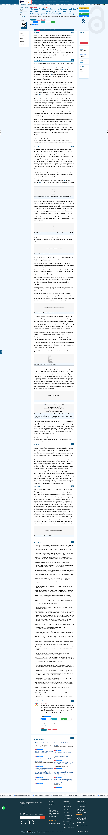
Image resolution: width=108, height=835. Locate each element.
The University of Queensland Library (71, 795)
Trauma (41, 4)
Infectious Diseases (4, 4)
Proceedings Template (81, 810)
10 (51, 74)
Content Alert (83, 13)
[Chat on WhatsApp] (3, 808)
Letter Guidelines (80, 809)
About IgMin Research (24, 805)
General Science (83, 76)
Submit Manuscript (84, 43)
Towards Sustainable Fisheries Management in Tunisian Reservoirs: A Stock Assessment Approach (63, 744)
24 (40, 94)
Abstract (22, 33)
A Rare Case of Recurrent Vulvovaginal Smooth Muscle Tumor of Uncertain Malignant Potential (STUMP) (44, 760)
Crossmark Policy (67, 809)
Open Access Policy (67, 806)
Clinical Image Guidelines (82, 812)
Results (22, 38)
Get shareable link (44, 725)
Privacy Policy (66, 801)
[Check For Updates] (36, 705)
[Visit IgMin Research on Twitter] (25, 822)
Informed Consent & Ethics (69, 827)
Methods (22, 36)
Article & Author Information (45, 29)
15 (39, 94)
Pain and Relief (80, 4)
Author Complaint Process (68, 815)
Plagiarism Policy (67, 813)
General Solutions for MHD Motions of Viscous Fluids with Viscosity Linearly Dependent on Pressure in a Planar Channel (63, 763)
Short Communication (81, 806)
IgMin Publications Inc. (41, 831)
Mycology (23, 4)
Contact (67, 1)
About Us (51, 801)
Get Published (52, 817)
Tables (59, 29)
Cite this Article (84, 16)
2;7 (65, 239)
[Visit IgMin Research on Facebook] (21, 822)
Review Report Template (81, 803)
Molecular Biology (33, 19)
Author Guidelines (82, 35)
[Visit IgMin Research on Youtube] (33, 822)
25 (38, 300)
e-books (78, 804)
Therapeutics (59, 4)
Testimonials (52, 804)
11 (46, 82)
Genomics (38, 19)
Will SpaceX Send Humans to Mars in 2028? (43, 779)
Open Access (84, 8)
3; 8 (40, 182)
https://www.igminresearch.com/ (39, 832)
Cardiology (27, 4)
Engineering (83, 71)
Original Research (80, 801)
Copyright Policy (67, 810)
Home (36, 1)
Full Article (38, 29)
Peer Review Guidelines (54, 811)
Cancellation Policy (67, 821)
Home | (79, 831)
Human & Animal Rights (68, 826)
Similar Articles (23, 44)
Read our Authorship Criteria (25, 807)
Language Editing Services (55, 823)
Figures (55, 29)
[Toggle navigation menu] (33, 2)
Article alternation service (54, 813)
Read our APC (22, 809)
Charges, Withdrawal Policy (69, 823)
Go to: (72, 32)
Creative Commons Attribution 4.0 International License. (83, 53)
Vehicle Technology (46, 4)
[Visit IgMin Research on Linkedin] (29, 822)
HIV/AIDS (63, 4)
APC (80, 40)
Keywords (51, 29)
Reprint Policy (66, 816)
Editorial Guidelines (53, 816)
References (22, 41)
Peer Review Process (68, 807)
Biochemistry (43, 19)
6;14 (36, 239)
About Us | (82, 831)
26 (40, 300)
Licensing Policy (67, 803)
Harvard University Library (88, 795)
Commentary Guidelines (81, 807)
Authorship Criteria (67, 804)
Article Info (22, 43)
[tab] (24, 32)
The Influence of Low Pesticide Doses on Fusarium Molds (43, 743)
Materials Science (17, 4)
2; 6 (64, 180)
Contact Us (52, 803)
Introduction (23, 35)
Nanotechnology (11, 4)
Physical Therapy (73, 4)
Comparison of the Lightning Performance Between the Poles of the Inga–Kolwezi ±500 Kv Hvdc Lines (63, 772)
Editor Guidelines (53, 810)
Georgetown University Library (53, 795)
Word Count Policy (67, 818)
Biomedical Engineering (86, 4)
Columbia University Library (22, 795)
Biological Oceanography (34, 4)
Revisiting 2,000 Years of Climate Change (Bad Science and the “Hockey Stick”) (44, 752)
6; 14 (50, 180)
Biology (83, 69)
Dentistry (68, 4)
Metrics (67, 29)
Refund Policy (66, 812)
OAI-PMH (52, 821)
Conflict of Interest (67, 824)
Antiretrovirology (53, 4)
